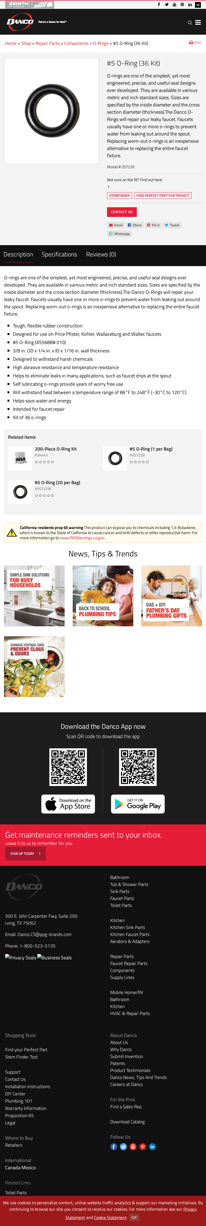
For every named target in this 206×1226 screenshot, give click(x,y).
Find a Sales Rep (126, 1106)
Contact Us (122, 212)
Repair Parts (47, 43)
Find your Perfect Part (26, 1049)
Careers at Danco (126, 1084)
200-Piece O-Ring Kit (56, 448)
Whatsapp (119, 234)
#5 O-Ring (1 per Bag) (151, 448)
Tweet (172, 225)
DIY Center (15, 1093)
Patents (117, 1063)
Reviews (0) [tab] (101, 254)
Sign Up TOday (22, 853)
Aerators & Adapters (130, 941)
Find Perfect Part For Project (163, 195)
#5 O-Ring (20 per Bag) (57, 482)
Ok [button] (134, 1217)
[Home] (36, 20)
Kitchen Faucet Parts (130, 934)
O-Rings (101, 43)
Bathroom (119, 877)
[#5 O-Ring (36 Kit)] (51, 111)
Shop (26, 43)
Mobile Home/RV (126, 992)
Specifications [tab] (59, 254)
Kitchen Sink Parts (127, 927)
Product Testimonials (130, 1070)
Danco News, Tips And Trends (138, 1077)
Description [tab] (18, 254)
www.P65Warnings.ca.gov (82, 538)
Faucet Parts (122, 898)
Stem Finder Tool (21, 1056)
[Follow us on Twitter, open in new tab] (123, 1146)
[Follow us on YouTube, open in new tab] (133, 1146)
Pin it (153, 225)
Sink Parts (120, 891)
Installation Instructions (27, 1086)
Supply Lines (122, 977)
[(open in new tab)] (54, 957)
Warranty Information (25, 1108)
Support (12, 1071)
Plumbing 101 (18, 1101)
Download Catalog (127, 1121)
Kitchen (117, 920)
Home (11, 43)
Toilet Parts (121, 905)
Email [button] (116, 225)
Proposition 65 (19, 1115)
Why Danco (121, 1049)
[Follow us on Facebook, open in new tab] (113, 1146)
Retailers (13, 1145)
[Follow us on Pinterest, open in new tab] (142, 1146)
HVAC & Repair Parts (130, 1013)
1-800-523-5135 (38, 945)
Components (76, 43)
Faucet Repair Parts (129, 963)
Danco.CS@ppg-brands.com (45, 934)
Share (135, 225)
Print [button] (197, 42)
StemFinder (119, 196)
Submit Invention (126, 1056)
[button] (190, 22)
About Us (119, 1042)
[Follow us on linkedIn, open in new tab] (152, 1146)
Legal (10, 1122)
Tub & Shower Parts (129, 884)
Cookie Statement (110, 1217)
